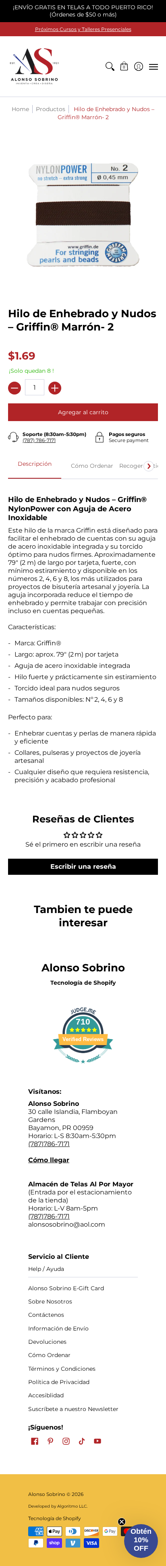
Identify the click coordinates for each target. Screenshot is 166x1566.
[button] (124, 66)
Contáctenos (46, 1314)
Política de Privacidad (58, 1382)
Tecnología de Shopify (83, 982)
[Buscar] (110, 66)
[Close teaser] (122, 1522)
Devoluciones (47, 1341)
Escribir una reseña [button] (83, 866)
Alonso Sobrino (46, 1494)
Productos (50, 109)
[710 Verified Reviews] (83, 1067)
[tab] (34, 466)
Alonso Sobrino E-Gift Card (66, 1288)
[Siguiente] (148, 466)
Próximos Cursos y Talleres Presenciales (83, 29)
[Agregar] (54, 388)
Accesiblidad (46, 1395)
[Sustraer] (14, 388)
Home (20, 109)
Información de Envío (58, 1328)
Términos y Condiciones (61, 1368)
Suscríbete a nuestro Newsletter (73, 1409)
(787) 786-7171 (39, 440)
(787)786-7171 (49, 1144)
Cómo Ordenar (49, 1355)
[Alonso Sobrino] (34, 66)
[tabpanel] (83, 636)
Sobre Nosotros (50, 1301)
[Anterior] (17, 466)
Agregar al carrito (83, 412)
